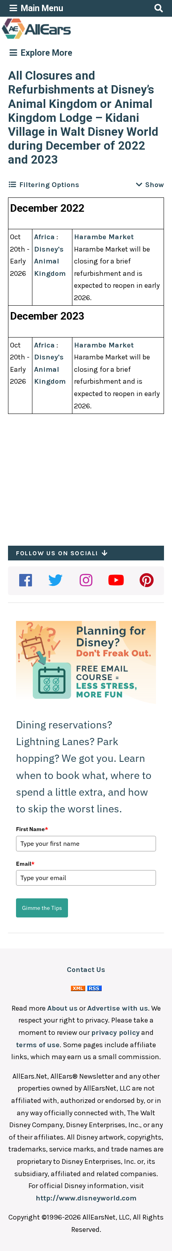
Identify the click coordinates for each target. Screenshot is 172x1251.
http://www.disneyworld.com (86, 1198)
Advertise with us (117, 1008)
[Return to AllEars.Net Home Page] (61, 38)
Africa (44, 236)
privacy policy (115, 1032)
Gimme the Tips (42, 907)
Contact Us (86, 969)
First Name (32, 829)
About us (62, 1008)
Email (25, 863)
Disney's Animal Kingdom (50, 261)
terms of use (38, 1044)
